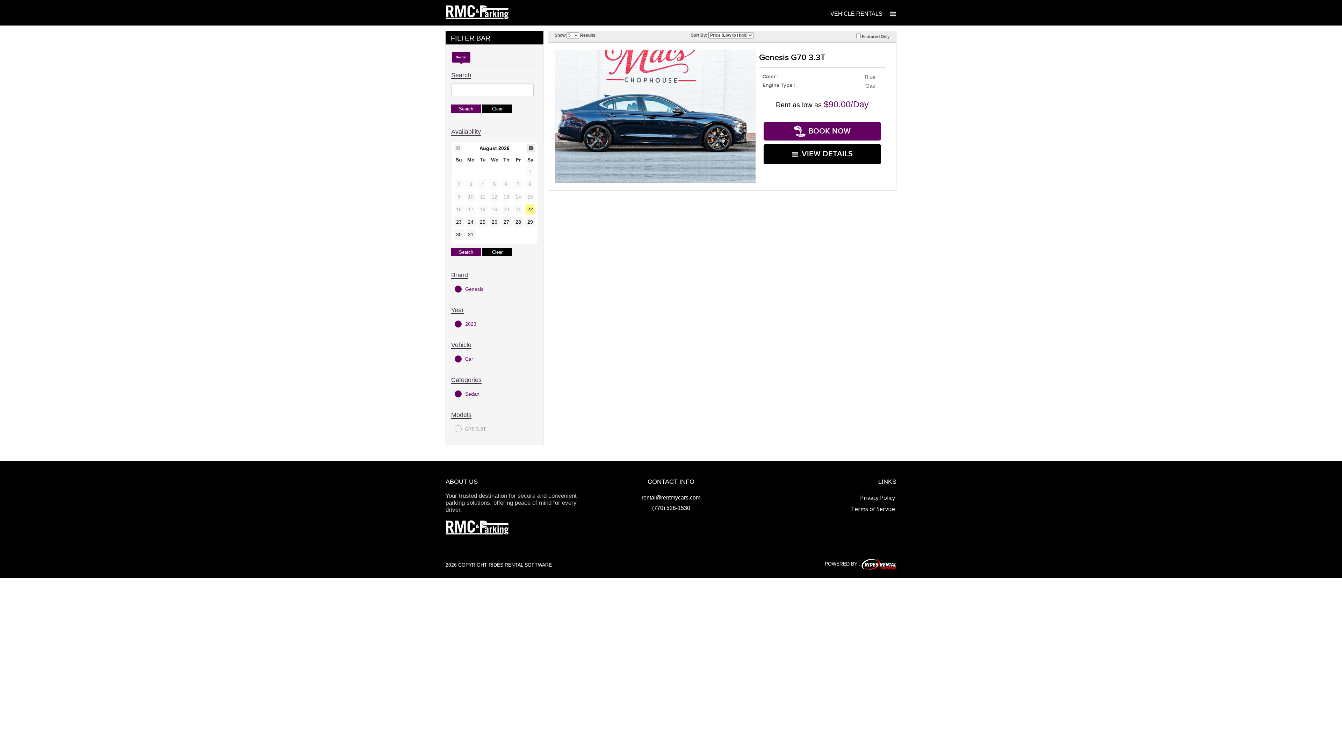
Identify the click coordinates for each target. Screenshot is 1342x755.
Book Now (829, 131)
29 (530, 222)
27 (506, 222)
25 (482, 222)
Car (469, 359)
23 (459, 222)
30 (459, 234)
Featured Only (875, 36)
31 (471, 234)
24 (471, 222)
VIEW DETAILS (827, 154)
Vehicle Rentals (856, 14)
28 (518, 222)
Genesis (474, 289)
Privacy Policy (877, 498)
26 (494, 222)
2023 (470, 324)
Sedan (472, 394)
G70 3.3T (475, 429)
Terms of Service (873, 509)
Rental (461, 57)
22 (530, 209)
